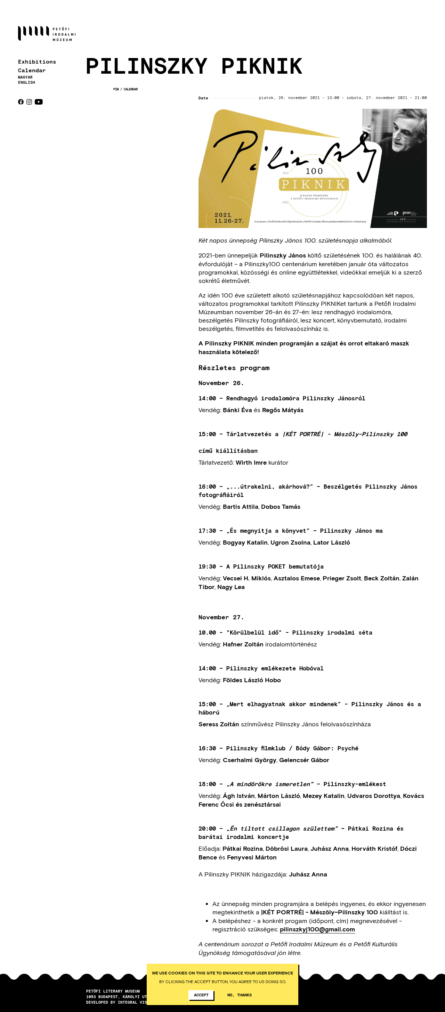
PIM (116, 89)
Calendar (32, 70)
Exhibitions (37, 61)
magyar (25, 77)
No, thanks (239, 994)
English (26, 82)
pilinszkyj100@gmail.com (317, 929)
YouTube (39, 102)
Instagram (29, 102)
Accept (201, 994)
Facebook (21, 102)
